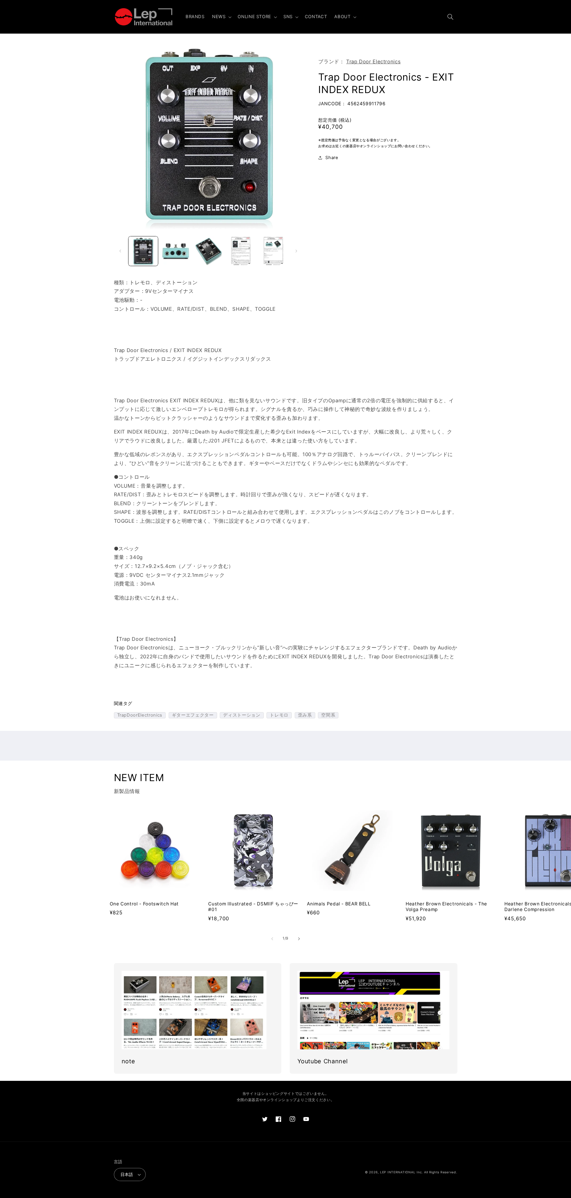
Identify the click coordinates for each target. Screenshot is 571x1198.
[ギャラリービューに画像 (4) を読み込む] (240, 251)
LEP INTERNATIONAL (397, 1172)
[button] (221, 16)
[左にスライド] (120, 251)
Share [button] (331, 157)
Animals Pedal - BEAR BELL (339, 904)
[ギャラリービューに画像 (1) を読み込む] (143, 251)
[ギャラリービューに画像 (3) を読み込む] (208, 251)
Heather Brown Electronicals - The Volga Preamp (446, 907)
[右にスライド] (296, 251)
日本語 (126, 1174)
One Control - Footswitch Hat (144, 904)
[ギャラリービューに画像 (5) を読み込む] (273, 251)
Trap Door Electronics (373, 62)
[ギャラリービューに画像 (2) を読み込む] (175, 251)
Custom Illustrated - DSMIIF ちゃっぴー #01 (253, 907)
